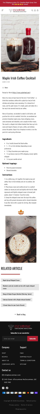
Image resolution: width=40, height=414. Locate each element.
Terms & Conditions (27, 360)
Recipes (5, 357)
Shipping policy (21, 409)
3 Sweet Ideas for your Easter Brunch (13, 305)
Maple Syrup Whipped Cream (11, 280)
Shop (4, 353)
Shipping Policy (26, 357)
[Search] (32, 10)
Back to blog (21, 314)
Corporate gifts (8, 364)
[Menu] (2, 10)
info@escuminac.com (12, 375)
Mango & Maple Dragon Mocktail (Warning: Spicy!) (17, 294)
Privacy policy (14, 405)
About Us (5, 360)
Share (6, 88)
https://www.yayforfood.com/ (21, 92)
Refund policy (31, 401)
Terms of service (27, 405)
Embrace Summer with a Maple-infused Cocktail (16, 299)
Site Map (23, 364)
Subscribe (33, 338)
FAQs (21, 353)
